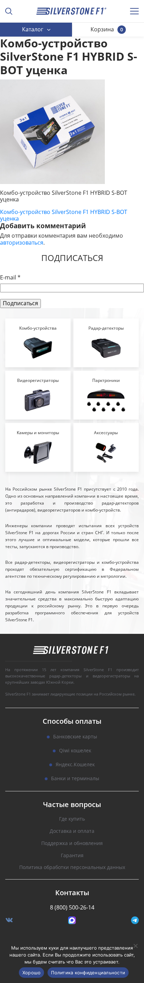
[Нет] (135, 945)
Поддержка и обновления (72, 843)
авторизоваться (21, 242)
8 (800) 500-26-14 (72, 907)
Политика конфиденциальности (88, 972)
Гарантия (72, 856)
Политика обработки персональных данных (72, 867)
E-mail (10, 277)
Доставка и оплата (72, 831)
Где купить (72, 819)
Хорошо (31, 972)
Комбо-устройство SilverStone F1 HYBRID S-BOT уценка (63, 215)
